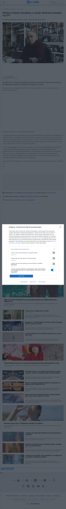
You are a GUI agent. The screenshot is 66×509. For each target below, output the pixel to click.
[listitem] (33, 249)
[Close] (60, 227)
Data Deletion (23, 281)
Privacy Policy (42, 281)
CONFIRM (21, 276)
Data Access (33, 281)
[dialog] (33, 254)
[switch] (53, 253)
